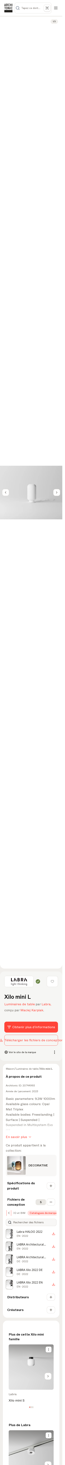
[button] (29, 1407)
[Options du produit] (48, 1349)
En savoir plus (16, 1137)
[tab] (19, 1213)
